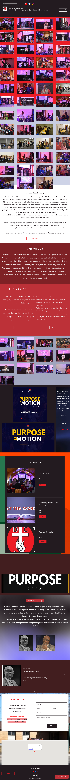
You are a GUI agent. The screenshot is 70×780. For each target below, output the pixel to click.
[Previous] (5, 675)
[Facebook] (29, 3)
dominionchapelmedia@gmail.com (17, 708)
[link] (49, 473)
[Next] (64, 675)
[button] (42, 485)
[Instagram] (33, 3)
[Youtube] (25, 3)
